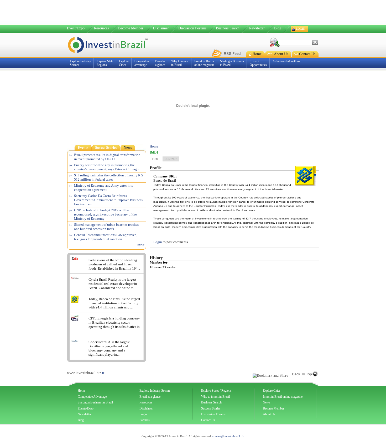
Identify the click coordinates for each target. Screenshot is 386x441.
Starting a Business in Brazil (95, 402)
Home (154, 146)
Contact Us (208, 420)
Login (300, 28)
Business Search (227, 28)
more (140, 244)
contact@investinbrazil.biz (228, 436)
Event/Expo (76, 28)
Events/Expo (85, 408)
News (266, 402)
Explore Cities (271, 390)
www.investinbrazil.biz (84, 373)
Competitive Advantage (92, 396)
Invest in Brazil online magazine (282, 396)
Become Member (130, 28)
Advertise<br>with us (286, 61)
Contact (171, 159)
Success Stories (211, 408)
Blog (277, 28)
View (155, 159)
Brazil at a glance (149, 396)
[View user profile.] (305, 185)
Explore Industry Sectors (154, 390)
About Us (269, 414)
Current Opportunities (258, 63)
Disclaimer (161, 28)
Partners (144, 420)
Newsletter (257, 28)
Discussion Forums (192, 28)
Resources (101, 28)
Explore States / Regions (216, 390)
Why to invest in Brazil (215, 396)
